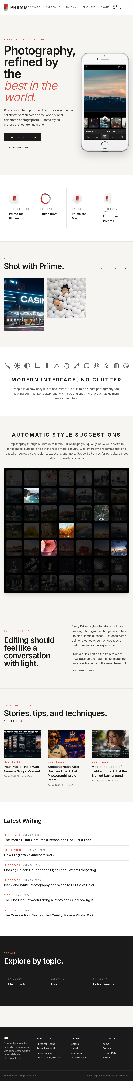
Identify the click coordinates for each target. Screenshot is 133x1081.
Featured (89, 7)
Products (33, 7)
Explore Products (22, 137)
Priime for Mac (44, 1053)
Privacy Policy (110, 1053)
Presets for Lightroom (48, 1057)
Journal (72, 7)
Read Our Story (83, 671)
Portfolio (53, 7)
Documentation (78, 1057)
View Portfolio (20, 148)
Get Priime (117, 7)
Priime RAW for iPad (47, 1048)
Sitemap (107, 1057)
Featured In (76, 1053)
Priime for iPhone (46, 1043)
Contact (107, 1048)
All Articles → (14, 721)
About (105, 7)
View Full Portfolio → (112, 268)
